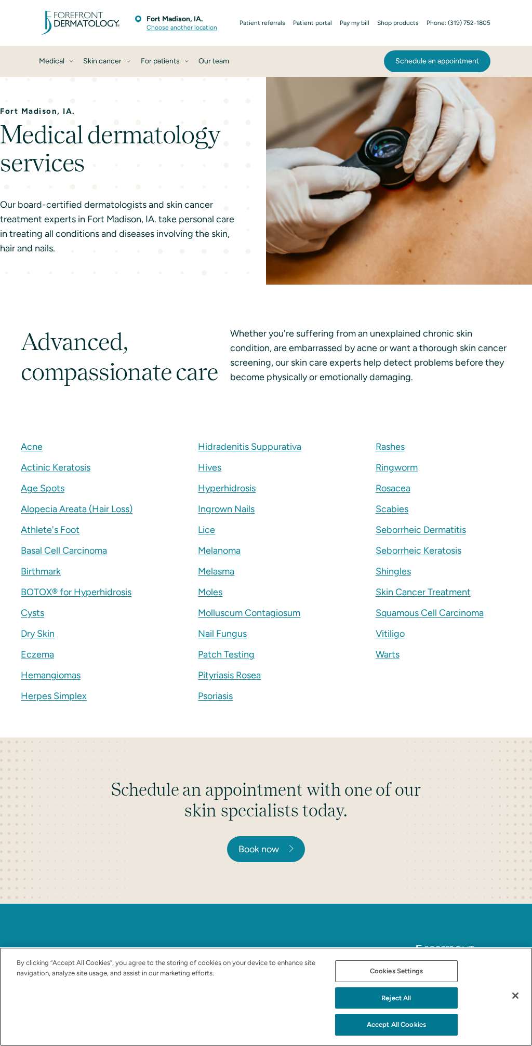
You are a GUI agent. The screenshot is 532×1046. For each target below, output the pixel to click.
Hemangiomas (51, 675)
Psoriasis (215, 696)
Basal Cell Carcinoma (64, 550)
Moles (210, 592)
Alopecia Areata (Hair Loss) (76, 509)
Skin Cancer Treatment (423, 592)
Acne (32, 446)
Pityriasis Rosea (229, 675)
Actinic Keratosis (55, 467)
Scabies (392, 509)
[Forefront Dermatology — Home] (80, 22)
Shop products (398, 22)
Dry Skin (38, 633)
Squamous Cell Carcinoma (430, 613)
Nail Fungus (222, 633)
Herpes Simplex (54, 696)
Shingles (393, 571)
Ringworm (397, 467)
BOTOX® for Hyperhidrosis (76, 592)
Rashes (390, 446)
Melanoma (219, 550)
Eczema (37, 654)
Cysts (32, 613)
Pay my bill (354, 22)
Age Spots (42, 488)
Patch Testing (226, 654)
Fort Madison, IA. (175, 19)
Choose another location (182, 27)
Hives (209, 467)
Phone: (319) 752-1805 (458, 22)
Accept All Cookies (396, 1024)
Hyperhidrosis (227, 488)
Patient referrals (262, 22)
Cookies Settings (396, 971)
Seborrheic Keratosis (418, 550)
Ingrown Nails (226, 509)
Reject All (396, 998)
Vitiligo (390, 633)
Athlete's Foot (50, 529)
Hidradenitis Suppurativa (249, 446)
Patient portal (312, 22)
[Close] (515, 995)
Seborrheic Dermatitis (421, 529)
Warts (388, 654)
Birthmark (41, 571)
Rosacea (393, 488)
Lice (206, 529)
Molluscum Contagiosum (249, 613)
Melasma (216, 571)
